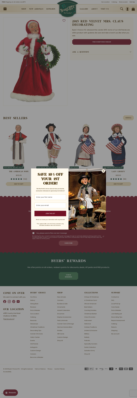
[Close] (103, 171)
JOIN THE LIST (50, 213)
